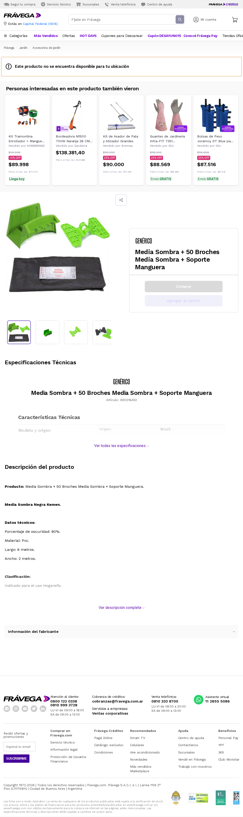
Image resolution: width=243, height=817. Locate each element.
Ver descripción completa (120, 607)
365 (221, 752)
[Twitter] (34, 708)
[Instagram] (16, 708)
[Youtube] (25, 708)
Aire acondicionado (145, 752)
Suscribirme (16, 758)
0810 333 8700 (164, 701)
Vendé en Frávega (192, 759)
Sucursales (186, 752)
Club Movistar (228, 759)
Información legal (64, 749)
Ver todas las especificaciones (120, 445)
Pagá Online (103, 738)
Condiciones (103, 752)
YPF (221, 745)
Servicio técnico (62, 742)
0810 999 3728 (63, 705)
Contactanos (188, 745)
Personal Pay (228, 738)
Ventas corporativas (110, 713)
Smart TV (137, 738)
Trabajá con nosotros (195, 766)
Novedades (138, 759)
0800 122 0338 (63, 701)
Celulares (137, 745)
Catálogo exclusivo (108, 745)
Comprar (183, 286)
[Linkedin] (43, 708)
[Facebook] (7, 708)
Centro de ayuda (191, 738)
